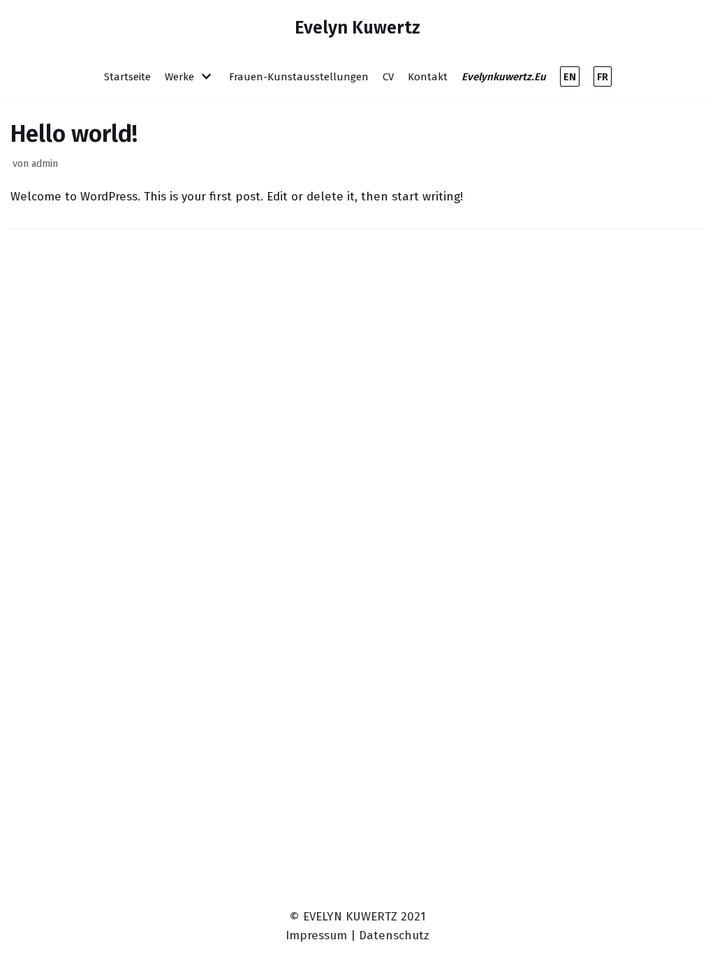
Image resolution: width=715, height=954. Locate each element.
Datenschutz (394, 935)
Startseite (127, 77)
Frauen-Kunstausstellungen (299, 77)
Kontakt (428, 77)
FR (602, 77)
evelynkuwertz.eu (504, 77)
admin (44, 163)
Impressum (316, 935)
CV (388, 77)
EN (569, 77)
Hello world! (74, 133)
